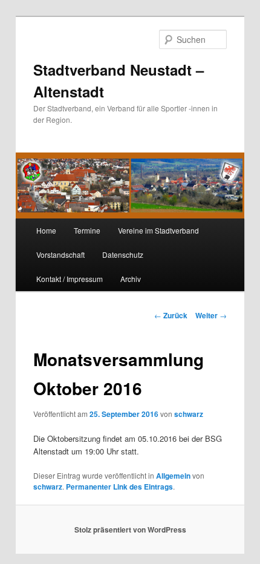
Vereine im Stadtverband (158, 230)
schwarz (188, 413)
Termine (87, 230)
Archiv (130, 279)
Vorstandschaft (60, 254)
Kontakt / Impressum (69, 279)
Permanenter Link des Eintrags (119, 486)
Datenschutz (122, 254)
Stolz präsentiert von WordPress (130, 529)
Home (46, 230)
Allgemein (173, 475)
